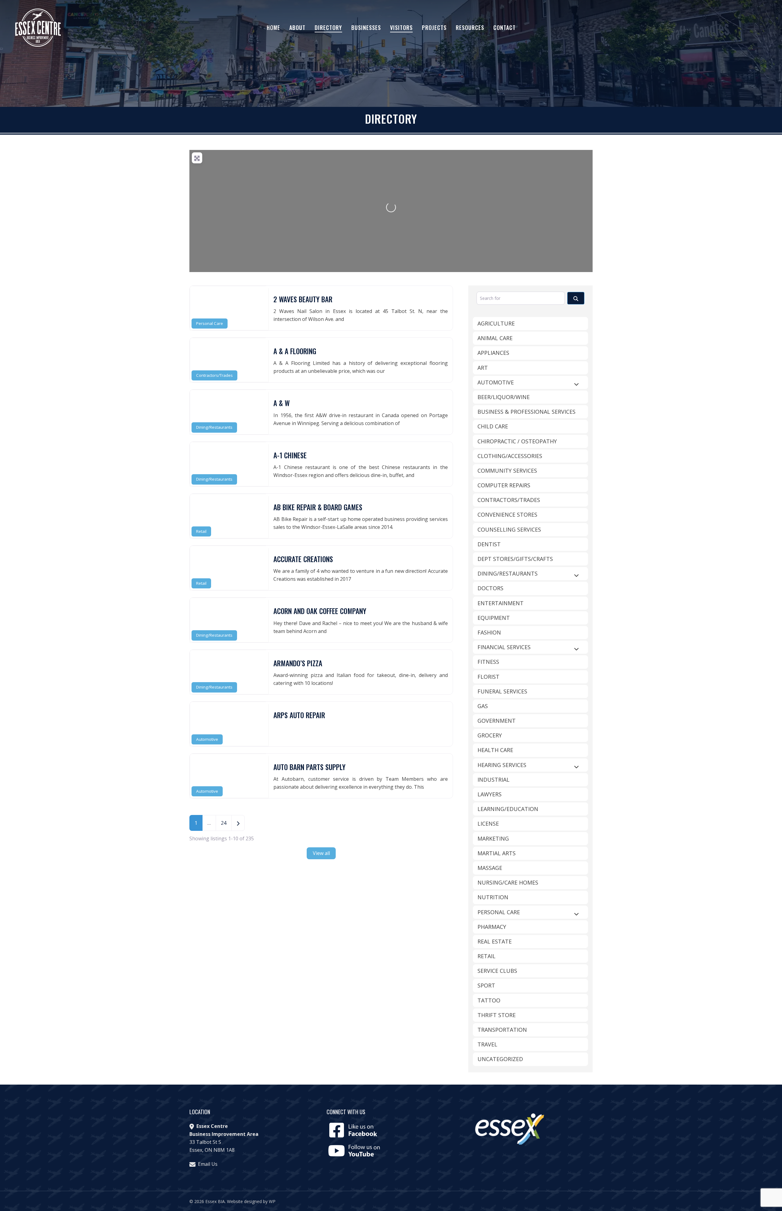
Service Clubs (497, 970)
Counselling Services (509, 529)
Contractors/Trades (214, 375)
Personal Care (209, 323)
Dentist (489, 544)
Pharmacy (491, 926)
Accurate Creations (303, 559)
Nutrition (492, 897)
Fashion (489, 632)
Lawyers (489, 794)
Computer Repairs (503, 485)
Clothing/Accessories (509, 456)
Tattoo (488, 1000)
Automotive (207, 739)
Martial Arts (496, 853)
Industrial (493, 779)
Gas (482, 706)
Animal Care (495, 338)
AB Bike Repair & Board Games (317, 507)
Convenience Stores (507, 514)
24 (223, 823)
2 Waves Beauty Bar (302, 299)
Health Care (495, 750)
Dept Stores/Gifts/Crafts (515, 558)
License (488, 823)
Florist (488, 676)
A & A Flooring (294, 351)
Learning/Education (507, 809)
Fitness (488, 661)
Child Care (492, 426)
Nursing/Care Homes (507, 882)
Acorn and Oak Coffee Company (319, 611)
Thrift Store (496, 1015)
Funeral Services (502, 691)
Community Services (507, 470)
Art (482, 367)
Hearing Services (501, 765)
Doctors (490, 588)
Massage (489, 867)
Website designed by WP (251, 1201)
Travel (487, 1044)
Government (496, 720)
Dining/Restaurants (214, 427)
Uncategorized (500, 1059)
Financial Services (504, 647)
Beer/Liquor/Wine (503, 397)
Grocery (489, 735)
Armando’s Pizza (297, 663)
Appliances (493, 352)
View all (321, 853)
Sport (486, 985)
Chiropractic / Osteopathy (517, 441)
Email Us (207, 1164)
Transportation (502, 1029)
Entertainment (500, 603)
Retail (201, 531)
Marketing (493, 838)
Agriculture (496, 323)
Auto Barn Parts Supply (309, 767)
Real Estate (494, 941)
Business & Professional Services (526, 411)
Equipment (493, 617)
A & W (281, 403)
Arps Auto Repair (299, 715)
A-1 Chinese (290, 455)
